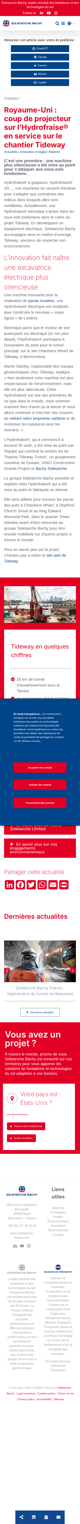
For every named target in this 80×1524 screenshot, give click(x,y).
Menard (50, 1322)
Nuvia (64, 1327)
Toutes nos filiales (23, 1138)
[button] (72, 23)
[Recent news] (46, 1517)
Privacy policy (26, 1399)
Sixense (49, 1331)
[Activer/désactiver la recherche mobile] (57, 23)
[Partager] (21, 1517)
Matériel (54, 152)
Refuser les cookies (40, 784)
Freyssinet (51, 1327)
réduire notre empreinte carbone (37, 418)
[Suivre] (34, 1517)
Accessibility (44, 1399)
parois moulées (41, 301)
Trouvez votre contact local (28, 1126)
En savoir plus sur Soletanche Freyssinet (58, 1366)
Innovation (58, 1225)
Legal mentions (26, 1393)
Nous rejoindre (58, 1230)
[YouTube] (22, 1246)
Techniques (58, 1212)
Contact (58, 1234)
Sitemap (59, 1399)
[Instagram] (28, 1246)
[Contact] (58, 1517)
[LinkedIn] (15, 1246)
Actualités (11, 152)
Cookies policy (46, 1393)
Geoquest (63, 1322)
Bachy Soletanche (51, 468)
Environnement (58, 1221)
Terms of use (66, 1393)
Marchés (58, 1208)
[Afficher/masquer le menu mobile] (63, 23)
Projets (58, 1216)
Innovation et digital (33, 152)
